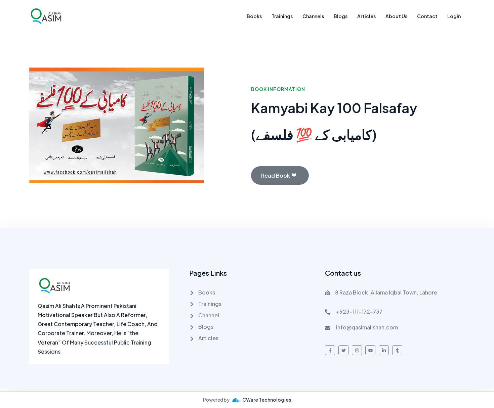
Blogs (340, 16)
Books (254, 16)
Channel (208, 315)
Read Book (275, 175)
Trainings (282, 16)
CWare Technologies (266, 400)
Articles (366, 16)
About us (396, 16)
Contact (427, 16)
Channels (313, 16)
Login (454, 16)
